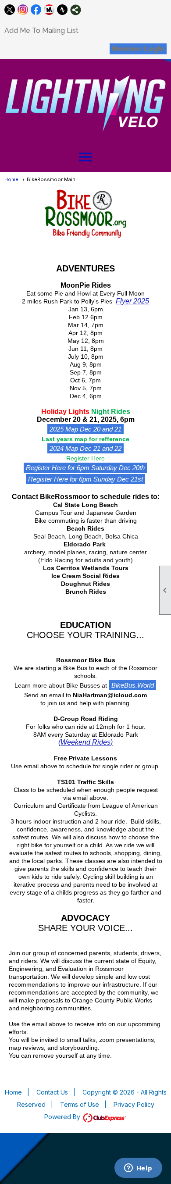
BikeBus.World (132, 685)
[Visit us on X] (9, 9)
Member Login (138, 49)
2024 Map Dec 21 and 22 (85, 448)
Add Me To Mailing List (41, 30)
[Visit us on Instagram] (23, 9)
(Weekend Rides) (85, 742)
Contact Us (52, 1092)
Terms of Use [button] (79, 1104)
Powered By (63, 1116)
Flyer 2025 (132, 301)
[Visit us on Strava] (62, 9)
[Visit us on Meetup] (49, 9)
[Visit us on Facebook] (36, 9)
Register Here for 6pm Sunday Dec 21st (85, 479)
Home (11, 179)
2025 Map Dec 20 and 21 (85, 429)
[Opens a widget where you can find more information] (138, 1169)
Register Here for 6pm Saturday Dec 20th (85, 467)
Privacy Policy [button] (134, 1104)
